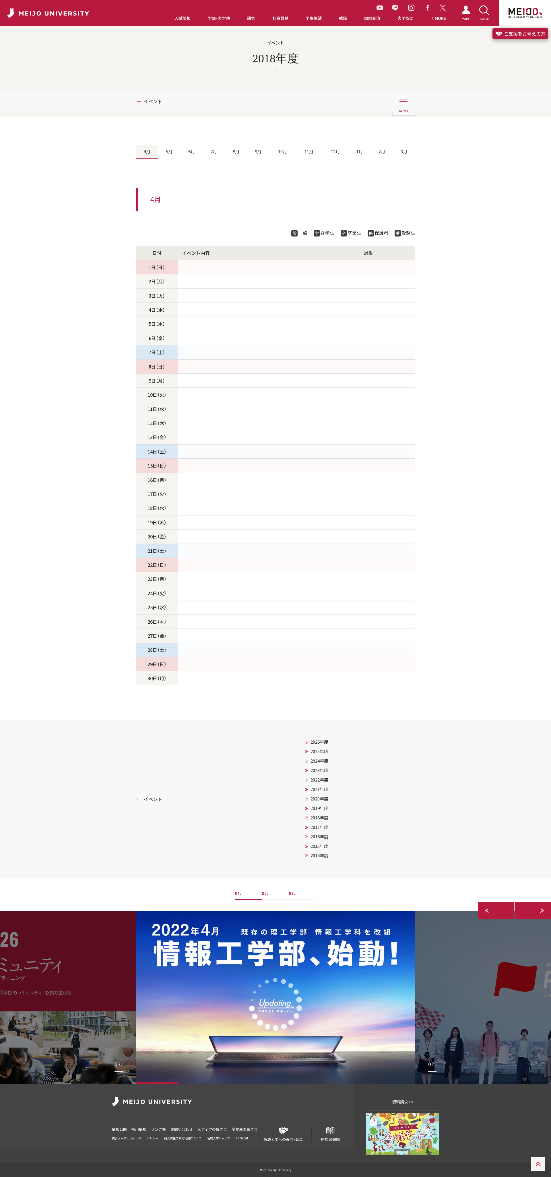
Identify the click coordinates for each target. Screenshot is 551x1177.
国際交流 (372, 18)
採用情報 (138, 1129)
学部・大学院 (219, 18)
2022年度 (319, 780)
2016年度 (319, 836)
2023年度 (319, 770)
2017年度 (319, 827)
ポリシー (152, 1138)
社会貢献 (280, 18)
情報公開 (119, 1129)
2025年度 (319, 751)
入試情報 (182, 18)
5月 (169, 151)
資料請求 (400, 1102)
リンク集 (158, 1129)
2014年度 (319, 855)
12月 (335, 151)
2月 (382, 151)
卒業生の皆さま (245, 1129)
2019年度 (319, 808)
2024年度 (319, 761)
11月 (308, 151)
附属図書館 (330, 1139)
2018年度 (319, 818)
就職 (343, 18)
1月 (359, 151)
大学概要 (405, 18)
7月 (213, 151)
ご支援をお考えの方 (524, 33)
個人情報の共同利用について (182, 1138)
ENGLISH (242, 1138)
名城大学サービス (218, 1138)
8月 (236, 151)
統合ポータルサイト (125, 1138)
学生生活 (314, 18)
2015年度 (319, 846)
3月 (404, 151)
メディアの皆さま (212, 1129)
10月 (282, 151)
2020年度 (319, 799)
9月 (258, 151)
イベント (153, 101)
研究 (251, 18)
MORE (440, 18)
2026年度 (319, 742)
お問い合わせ (181, 1129)
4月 (147, 151)
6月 (191, 151)
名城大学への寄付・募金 (283, 1139)
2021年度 (319, 789)
